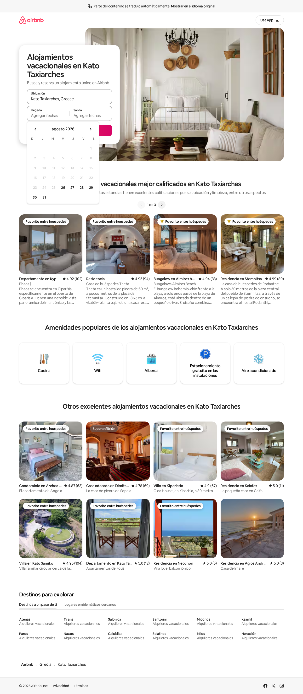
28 (82, 187)
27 (72, 187)
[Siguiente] (162, 205)
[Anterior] (141, 205)
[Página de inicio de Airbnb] (31, 20)
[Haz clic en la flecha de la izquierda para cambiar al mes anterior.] (35, 129)
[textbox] (48, 115)
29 (91, 187)
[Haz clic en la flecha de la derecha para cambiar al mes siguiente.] (90, 129)
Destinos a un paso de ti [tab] (38, 604)
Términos (81, 686)
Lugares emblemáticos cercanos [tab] (90, 604)
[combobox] (69, 99)
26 (63, 187)
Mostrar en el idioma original (193, 6)
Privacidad (61, 686)
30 (35, 197)
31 (44, 197)
